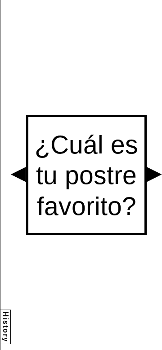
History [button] (5, 326)
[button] (18, 174)
